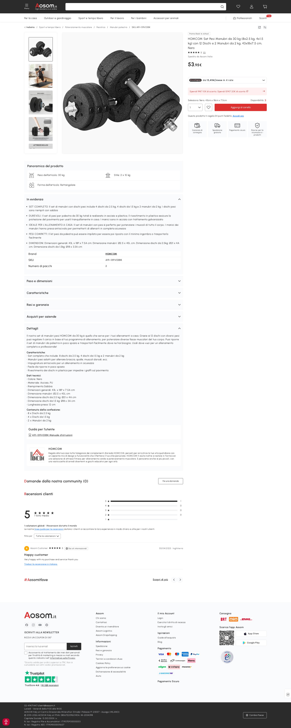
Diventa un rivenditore (107, 626)
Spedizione (101, 646)
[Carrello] (265, 7)
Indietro (30, 27)
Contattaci (101, 622)
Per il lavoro (117, 18)
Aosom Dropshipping (106, 635)
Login (160, 618)
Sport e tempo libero (91, 18)
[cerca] (222, 6)
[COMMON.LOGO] (46, 6)
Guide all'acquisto (167, 637)
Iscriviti (74, 646)
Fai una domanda (171, 481)
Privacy (99, 654)
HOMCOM (111, 253)
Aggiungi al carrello (241, 107)
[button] (103, 199)
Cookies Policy (103, 663)
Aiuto (98, 676)
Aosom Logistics (104, 631)
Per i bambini (138, 18)
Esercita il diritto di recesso (172, 622)
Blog (160, 642)
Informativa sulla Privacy (62, 658)
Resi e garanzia (104, 650)
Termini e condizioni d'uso (109, 659)
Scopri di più (160, 579)
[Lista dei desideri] (238, 7)
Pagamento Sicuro (168, 681)
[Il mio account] (251, 7)
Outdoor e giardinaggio (57, 18)
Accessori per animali (166, 18)
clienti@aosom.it (46, 705)
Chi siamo (101, 618)
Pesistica (101, 27)
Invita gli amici (165, 626)
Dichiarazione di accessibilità (111, 671)
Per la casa (30, 18)
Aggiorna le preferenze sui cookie (113, 667)
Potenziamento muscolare (78, 27)
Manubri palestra (118, 27)
